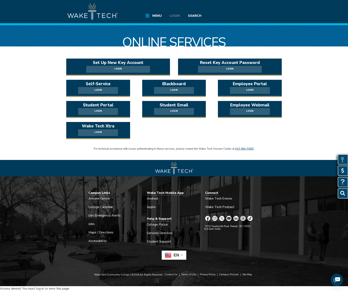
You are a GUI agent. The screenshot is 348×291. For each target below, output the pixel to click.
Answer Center (99, 198)
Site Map (247, 274)
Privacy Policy (207, 274)
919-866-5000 (244, 149)
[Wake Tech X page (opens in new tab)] (221, 218)
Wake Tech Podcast (219, 207)
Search (194, 16)
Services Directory (160, 233)
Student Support (159, 241)
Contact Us (171, 274)
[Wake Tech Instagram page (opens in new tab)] (214, 218)
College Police (157, 224)
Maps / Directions (100, 232)
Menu (157, 16)
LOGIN (118, 68)
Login (175, 16)
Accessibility (97, 241)
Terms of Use (188, 274)
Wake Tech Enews (218, 198)
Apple (151, 207)
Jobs (91, 224)
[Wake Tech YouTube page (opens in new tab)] (228, 218)
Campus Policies (229, 274)
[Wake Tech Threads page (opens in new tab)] (242, 218)
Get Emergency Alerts (104, 215)
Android (152, 198)
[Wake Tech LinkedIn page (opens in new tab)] (235, 218)
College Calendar (100, 207)
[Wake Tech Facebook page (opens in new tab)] (207, 218)
